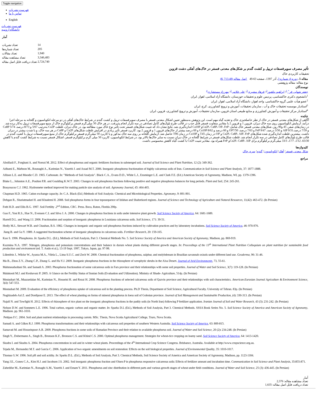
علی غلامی (238, 91)
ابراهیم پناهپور (275, 91)
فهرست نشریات (19, 10)
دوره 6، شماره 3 (288, 78)
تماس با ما (15, 13)
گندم (260, 151)
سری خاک (249, 151)
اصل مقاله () (233, 78)
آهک (281, 151)
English (13, 19)
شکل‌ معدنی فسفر (296, 151)
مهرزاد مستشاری (218, 91)
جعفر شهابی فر (298, 91)
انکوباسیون (270, 151)
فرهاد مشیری (256, 91)
